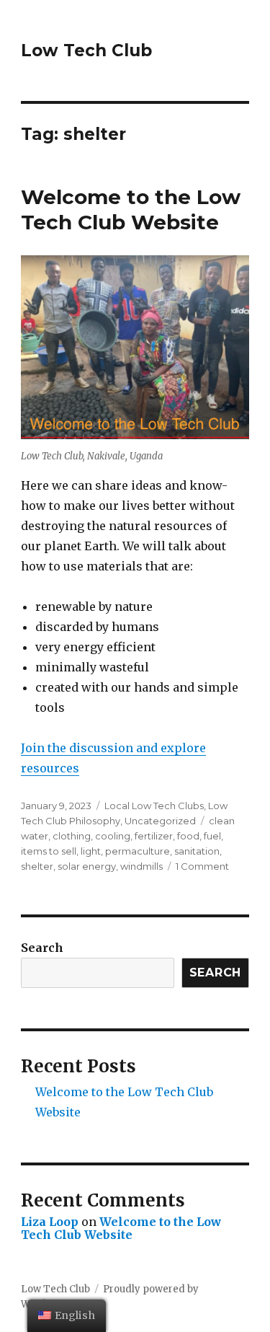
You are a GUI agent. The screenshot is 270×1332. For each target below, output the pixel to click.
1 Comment (202, 866)
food (188, 836)
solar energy (87, 866)
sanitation (197, 851)
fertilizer (154, 836)
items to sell (48, 851)
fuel (212, 836)
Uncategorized (160, 820)
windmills (141, 866)
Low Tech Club (86, 50)
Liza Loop (49, 1221)
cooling (112, 836)
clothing (72, 836)
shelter (37, 866)
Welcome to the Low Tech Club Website (130, 209)
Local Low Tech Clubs (154, 805)
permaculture (137, 851)
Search (42, 947)
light (91, 851)
